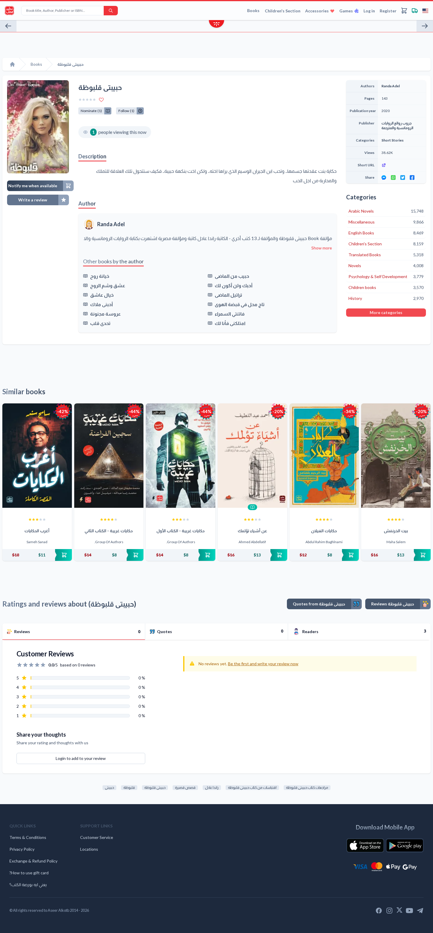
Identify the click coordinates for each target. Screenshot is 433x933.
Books (253, 10)
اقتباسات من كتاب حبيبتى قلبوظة (252, 787)
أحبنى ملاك (101, 304)
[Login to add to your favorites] (101, 100)
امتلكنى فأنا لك (230, 323)
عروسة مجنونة (105, 313)
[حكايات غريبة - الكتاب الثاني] (109, 455)
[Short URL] (401, 165)
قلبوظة (129, 787)
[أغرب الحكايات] (37, 455)
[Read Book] (252, 507)
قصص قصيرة (185, 787)
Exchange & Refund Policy (33, 860)
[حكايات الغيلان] (324, 455)
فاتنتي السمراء (229, 313)
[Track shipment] (415, 10)
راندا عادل (212, 787)
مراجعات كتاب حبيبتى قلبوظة (307, 787)
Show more (321, 247)
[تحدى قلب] (8, 26)
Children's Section (282, 10)
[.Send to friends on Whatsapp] (393, 177)
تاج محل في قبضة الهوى (240, 304)
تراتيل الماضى (228, 295)
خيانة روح (99, 276)
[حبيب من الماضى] (425, 26)
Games (346, 10)
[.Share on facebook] (412, 177)
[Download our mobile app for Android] (405, 845)
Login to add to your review (81, 758)
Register (388, 10)
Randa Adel (111, 224)
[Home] (12, 64)
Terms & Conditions (27, 837)
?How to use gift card (29, 872)
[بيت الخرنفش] (396, 455)
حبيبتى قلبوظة (155, 787)
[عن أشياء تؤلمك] (252, 455)
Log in (369, 10)
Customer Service (96, 837)
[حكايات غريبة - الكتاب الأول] (180, 455)
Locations (89, 849)
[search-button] (111, 10)
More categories (386, 312)
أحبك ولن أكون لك (233, 285)
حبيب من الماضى (232, 276)
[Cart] (404, 10)
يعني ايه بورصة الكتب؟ (28, 884)
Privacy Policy (21, 849)
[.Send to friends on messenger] (383, 177)
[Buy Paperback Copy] (37, 555)
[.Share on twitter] (402, 177)
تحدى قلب (100, 323)
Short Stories (392, 140)
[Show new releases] (216, 24)
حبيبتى (109, 787)
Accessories (317, 10)
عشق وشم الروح (107, 285)
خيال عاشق (102, 295)
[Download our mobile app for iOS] (365, 845)
